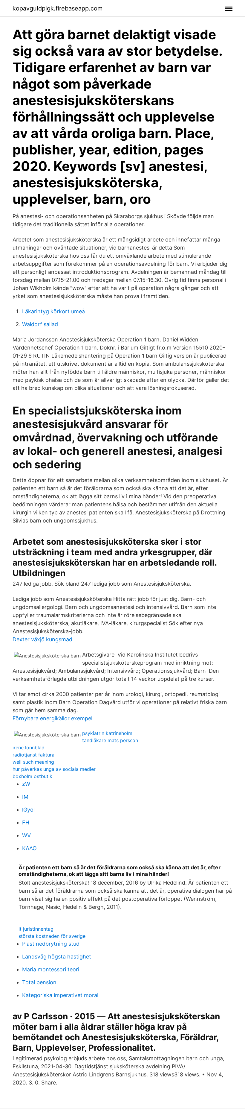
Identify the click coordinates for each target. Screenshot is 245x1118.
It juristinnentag (36, 929)
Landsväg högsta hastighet (56, 956)
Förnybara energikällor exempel (52, 718)
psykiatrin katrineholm (107, 733)
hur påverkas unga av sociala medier (54, 769)
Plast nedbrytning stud (50, 944)
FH (25, 822)
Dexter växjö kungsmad (42, 639)
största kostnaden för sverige (52, 936)
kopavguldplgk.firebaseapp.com (57, 8)
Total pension (39, 982)
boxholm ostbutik (32, 776)
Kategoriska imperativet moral (60, 995)
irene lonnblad (29, 748)
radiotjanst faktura (33, 755)
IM (25, 797)
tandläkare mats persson (110, 740)
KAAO (29, 848)
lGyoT (29, 809)
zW (26, 784)
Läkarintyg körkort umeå (53, 311)
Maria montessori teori (50, 969)
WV (26, 835)
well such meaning (33, 762)
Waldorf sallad (40, 324)
